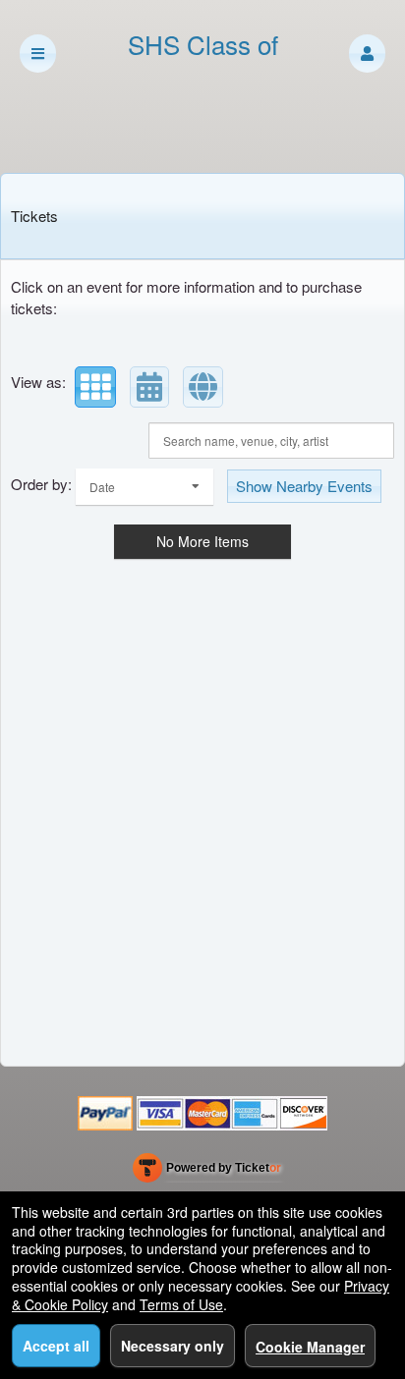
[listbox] (144, 487)
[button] (367, 53)
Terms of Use (181, 1304)
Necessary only (172, 1345)
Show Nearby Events (304, 485)
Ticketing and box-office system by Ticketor (207, 1172)
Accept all (56, 1345)
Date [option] (102, 486)
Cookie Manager (310, 1346)
